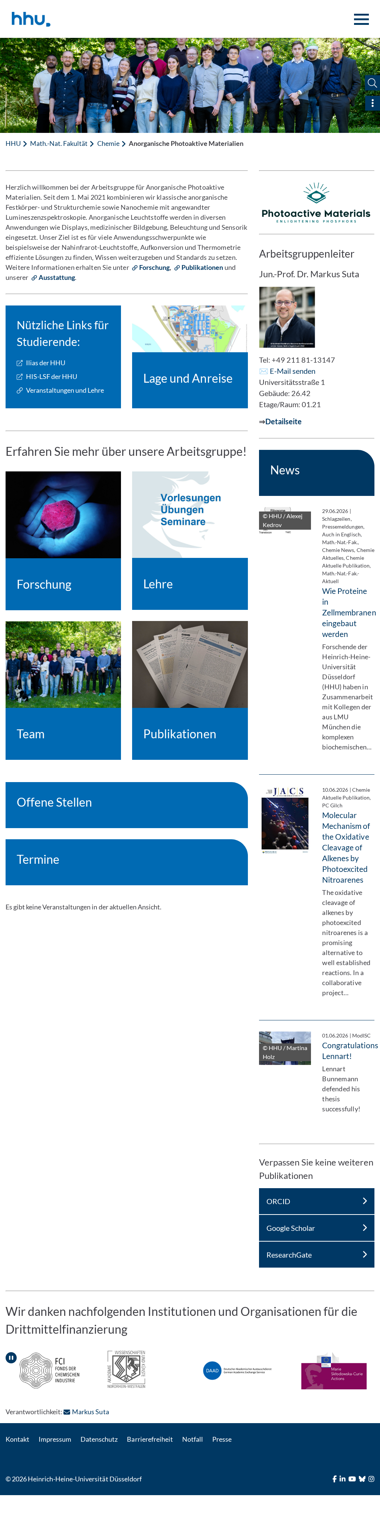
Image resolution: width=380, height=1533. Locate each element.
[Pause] (11, 1354)
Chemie (108, 143)
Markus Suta (90, 1412)
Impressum (55, 1439)
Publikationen (202, 267)
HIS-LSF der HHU (51, 376)
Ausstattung (57, 277)
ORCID (278, 1201)
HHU (13, 143)
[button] (372, 83)
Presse (222, 1439)
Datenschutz (99, 1439)
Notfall (192, 1439)
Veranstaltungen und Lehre (65, 390)
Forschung (154, 267)
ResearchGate (289, 1254)
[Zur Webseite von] (126, 1369)
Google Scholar (290, 1227)
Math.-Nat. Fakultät (59, 143)
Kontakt (17, 1439)
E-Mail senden (292, 370)
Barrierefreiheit (150, 1439)
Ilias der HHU (45, 363)
